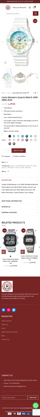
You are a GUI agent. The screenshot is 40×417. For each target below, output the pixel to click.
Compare (7, 156)
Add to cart (19, 150)
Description (6, 180)
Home (3, 93)
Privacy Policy (31, 411)
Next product (37, 93)
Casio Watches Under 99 (20, 93)
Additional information (12, 201)
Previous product (33, 93)
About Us (5, 324)
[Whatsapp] (36, 405)
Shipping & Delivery (9, 212)
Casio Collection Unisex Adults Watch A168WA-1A (29, 258)
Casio (9, 93)
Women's (28, 167)
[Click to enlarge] (5, 63)
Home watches (7, 321)
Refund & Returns (22, 411)
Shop (3, 328)
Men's (35, 166)
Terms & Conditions (10, 411)
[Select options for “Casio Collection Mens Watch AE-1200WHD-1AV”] (4, 252)
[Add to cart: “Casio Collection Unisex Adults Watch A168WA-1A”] (23, 252)
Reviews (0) (6, 207)
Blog (3, 336)
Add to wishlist (20, 156)
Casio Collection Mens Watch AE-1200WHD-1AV (10, 261)
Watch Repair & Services (10, 332)
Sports (4, 167)
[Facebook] (8, 171)
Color (4, 140)
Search (35, 13)
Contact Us (5, 339)
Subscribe (33, 397)
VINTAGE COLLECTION (15, 167)
